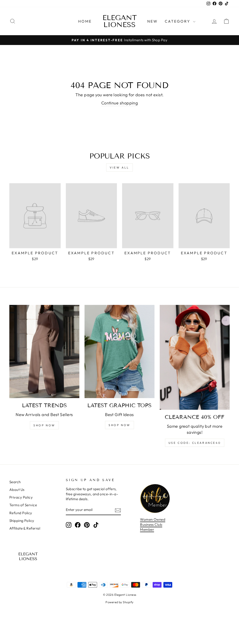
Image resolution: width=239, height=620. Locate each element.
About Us (17, 489)
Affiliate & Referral (24, 528)
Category (178, 21)
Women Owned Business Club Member (152, 524)
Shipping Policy (21, 520)
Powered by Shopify (119, 602)
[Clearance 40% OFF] (195, 357)
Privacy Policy (21, 497)
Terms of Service (23, 505)
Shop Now (44, 425)
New (152, 21)
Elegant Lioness (119, 21)
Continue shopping (119, 103)
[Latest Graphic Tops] (119, 351)
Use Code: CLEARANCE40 (195, 442)
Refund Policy (20, 513)
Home (85, 21)
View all (119, 167)
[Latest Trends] (44, 351)
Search (15, 482)
